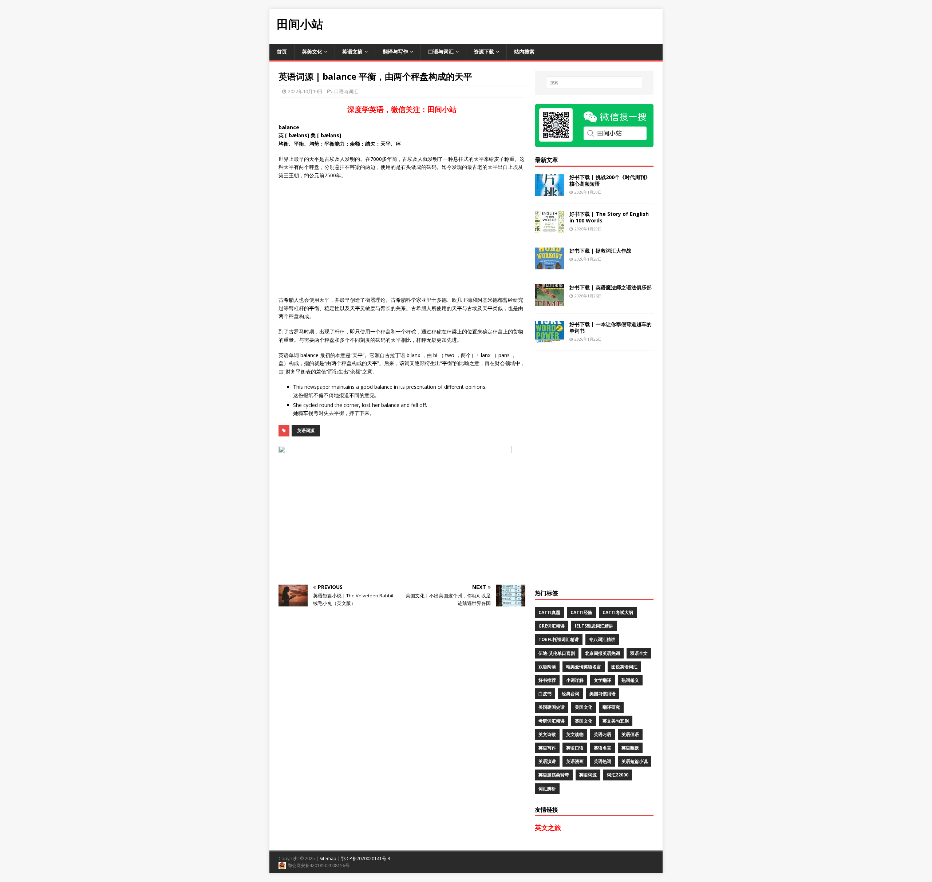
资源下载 (484, 51)
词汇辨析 (547, 789)
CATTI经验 (581, 612)
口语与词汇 (441, 51)
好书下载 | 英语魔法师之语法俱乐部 (610, 287)
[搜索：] (594, 82)
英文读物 (575, 734)
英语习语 (602, 734)
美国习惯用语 (602, 694)
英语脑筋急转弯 (553, 775)
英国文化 (583, 721)
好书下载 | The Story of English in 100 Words (609, 217)
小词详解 (575, 680)
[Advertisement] (530, 25)
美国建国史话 (551, 707)
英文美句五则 (616, 721)
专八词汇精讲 (602, 639)
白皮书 (545, 694)
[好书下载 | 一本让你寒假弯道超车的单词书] (549, 338)
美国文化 (583, 707)
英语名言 (602, 748)
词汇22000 (617, 775)
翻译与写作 (395, 51)
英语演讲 (547, 761)
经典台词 (570, 694)
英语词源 (306, 430)
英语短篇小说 (634, 761)
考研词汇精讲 (551, 721)
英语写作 (547, 748)
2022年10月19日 (305, 91)
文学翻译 (602, 680)
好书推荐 (547, 680)
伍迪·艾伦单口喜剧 (556, 653)
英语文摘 (352, 51)
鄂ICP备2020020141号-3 (365, 858)
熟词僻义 (630, 680)
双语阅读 (547, 667)
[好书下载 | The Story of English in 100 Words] (549, 228)
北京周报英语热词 (602, 653)
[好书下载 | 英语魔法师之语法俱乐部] (549, 301)
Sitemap (328, 858)
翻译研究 (611, 707)
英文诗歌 (547, 734)
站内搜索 (524, 51)
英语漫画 (575, 761)
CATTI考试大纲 (618, 612)
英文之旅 (548, 827)
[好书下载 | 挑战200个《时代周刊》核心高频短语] (549, 191)
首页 (282, 51)
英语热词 (602, 761)
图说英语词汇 (624, 667)
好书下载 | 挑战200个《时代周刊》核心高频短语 (609, 180)
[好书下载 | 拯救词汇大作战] (549, 264)
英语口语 (575, 748)
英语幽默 (630, 748)
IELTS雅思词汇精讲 (594, 626)
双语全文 (639, 653)
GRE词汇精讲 (551, 626)
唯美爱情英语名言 (583, 667)
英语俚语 (630, 734)
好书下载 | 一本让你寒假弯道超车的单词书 (610, 327)
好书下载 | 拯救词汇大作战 (600, 250)
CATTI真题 (549, 612)
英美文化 (312, 51)
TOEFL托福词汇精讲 (558, 639)
